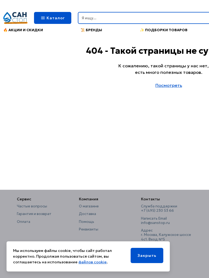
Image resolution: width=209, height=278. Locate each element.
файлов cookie (92, 262)
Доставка (87, 214)
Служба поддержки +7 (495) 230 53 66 (159, 208)
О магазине (89, 206)
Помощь (86, 222)
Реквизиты (88, 229)
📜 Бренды (91, 30)
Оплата (23, 222)
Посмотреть (168, 85)
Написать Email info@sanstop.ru (155, 220)
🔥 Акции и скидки (23, 30)
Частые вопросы (32, 206)
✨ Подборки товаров (164, 30)
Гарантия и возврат (34, 214)
